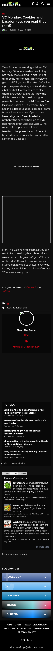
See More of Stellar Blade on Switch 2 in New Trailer (25, 539)
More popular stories (14, 463)
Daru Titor (18, 505)
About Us (9, 628)
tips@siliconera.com (32, 647)
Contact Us (24, 628)
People (6, 474)
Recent (14, 474)
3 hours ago (20, 500)
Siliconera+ (40, 624)
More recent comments (14, 554)
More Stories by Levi (26, 346)
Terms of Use (41, 628)
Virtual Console (20, 308)
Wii (3, 13)
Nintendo (31, 287)
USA (9, 308)
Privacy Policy (26, 632)
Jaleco (6, 291)
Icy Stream (19, 483)
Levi (14, 30)
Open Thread (23, 624)
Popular (22, 474)
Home (9, 624)
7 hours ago (21, 516)
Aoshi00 (17, 522)
